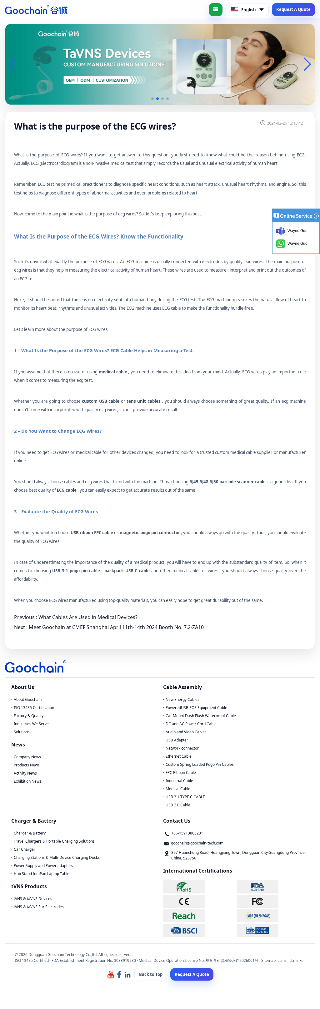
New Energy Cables (182, 699)
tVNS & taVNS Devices (33, 898)
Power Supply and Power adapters (43, 865)
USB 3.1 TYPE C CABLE (185, 797)
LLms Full (297, 960)
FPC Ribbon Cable (181, 772)
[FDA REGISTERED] (273, 886)
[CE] (199, 901)
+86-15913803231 (187, 833)
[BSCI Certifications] (199, 930)
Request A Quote (293, 9)
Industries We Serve (31, 723)
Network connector (182, 748)
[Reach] (199, 915)
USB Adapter (177, 740)
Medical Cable (178, 788)
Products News (27, 765)
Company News (27, 757)
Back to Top (150, 974)
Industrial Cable (179, 780)
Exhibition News (27, 781)
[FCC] (273, 901)
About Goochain (28, 699)
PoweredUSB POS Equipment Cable (196, 707)
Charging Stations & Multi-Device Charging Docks (57, 857)
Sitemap (268, 960)
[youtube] (110, 974)
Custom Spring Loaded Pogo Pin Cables (200, 764)
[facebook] (119, 974)
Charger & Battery (30, 833)
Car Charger (24, 849)
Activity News (25, 773)
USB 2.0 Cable (178, 805)
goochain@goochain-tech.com (197, 843)
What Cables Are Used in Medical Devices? (88, 617)
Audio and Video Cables (186, 732)
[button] (152, 98)
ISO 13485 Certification (34, 707)
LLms (282, 960)
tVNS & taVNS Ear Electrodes (39, 906)
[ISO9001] (273, 930)
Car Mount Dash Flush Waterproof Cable (201, 715)
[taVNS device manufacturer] (160, 63)
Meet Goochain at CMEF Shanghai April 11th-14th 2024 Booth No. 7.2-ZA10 (116, 627)
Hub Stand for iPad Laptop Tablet (42, 873)
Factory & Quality (28, 715)
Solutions (22, 732)
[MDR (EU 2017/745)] (273, 915)
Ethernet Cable (179, 756)
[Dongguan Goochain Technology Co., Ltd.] (36, 9)
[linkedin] (127, 974)
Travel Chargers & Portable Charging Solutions (54, 841)
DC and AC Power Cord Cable (191, 723)
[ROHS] (199, 886)
